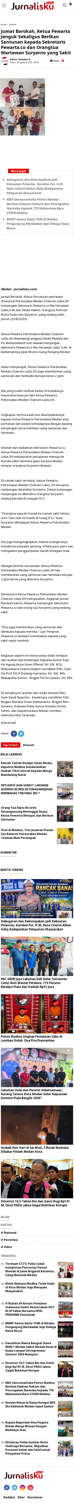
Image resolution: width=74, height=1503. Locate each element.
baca (55, 60)
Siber (21, 1497)
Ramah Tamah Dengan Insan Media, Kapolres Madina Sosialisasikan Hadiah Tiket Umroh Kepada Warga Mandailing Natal (27, 769)
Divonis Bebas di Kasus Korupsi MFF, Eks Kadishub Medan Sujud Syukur (30, 1404)
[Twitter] (21, 734)
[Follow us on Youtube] (30, 1487)
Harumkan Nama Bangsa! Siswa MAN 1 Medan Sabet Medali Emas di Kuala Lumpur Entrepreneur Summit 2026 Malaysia (31, 1348)
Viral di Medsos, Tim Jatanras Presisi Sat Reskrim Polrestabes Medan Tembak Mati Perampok (27, 834)
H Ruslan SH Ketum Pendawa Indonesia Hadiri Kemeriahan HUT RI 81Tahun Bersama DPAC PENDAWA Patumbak (30, 1308)
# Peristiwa (9, 1240)
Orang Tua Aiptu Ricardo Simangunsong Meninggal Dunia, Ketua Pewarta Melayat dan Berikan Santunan (27, 813)
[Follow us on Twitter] (14, 1487)
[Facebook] (14, 734)
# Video (6, 1247)
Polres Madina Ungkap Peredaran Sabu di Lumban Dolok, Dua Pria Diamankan (31, 1038)
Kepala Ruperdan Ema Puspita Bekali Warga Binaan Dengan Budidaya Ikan (26, 1426)
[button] (70, 2)
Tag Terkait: (10, 745)
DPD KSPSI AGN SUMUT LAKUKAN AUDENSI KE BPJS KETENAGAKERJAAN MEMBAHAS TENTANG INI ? (26, 789)
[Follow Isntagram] (22, 1487)
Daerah (12, 24)
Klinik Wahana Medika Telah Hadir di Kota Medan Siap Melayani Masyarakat (30, 1287)
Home (4, 24)
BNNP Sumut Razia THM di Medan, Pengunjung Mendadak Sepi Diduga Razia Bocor (37, 223)
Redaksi (9, 1497)
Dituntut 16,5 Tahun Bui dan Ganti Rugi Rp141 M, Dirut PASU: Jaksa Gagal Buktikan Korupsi (35, 1203)
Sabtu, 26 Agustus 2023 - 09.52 (24, 62)
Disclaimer (35, 1497)
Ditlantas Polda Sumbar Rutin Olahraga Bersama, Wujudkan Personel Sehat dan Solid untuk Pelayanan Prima (27, 1447)
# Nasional (9, 1233)
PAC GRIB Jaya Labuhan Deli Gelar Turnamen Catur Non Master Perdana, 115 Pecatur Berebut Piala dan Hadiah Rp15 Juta (34, 983)
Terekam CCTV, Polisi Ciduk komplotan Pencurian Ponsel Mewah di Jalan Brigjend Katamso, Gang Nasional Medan (30, 1269)
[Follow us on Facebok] (7, 1487)
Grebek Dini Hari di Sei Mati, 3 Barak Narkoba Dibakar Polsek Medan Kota (35, 1150)
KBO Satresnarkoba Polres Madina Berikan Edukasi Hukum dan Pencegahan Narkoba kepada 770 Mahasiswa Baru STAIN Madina (30, 1388)
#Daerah (28, 745)
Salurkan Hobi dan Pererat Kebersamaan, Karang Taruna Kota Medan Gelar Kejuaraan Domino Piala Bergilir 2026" (34, 1094)
